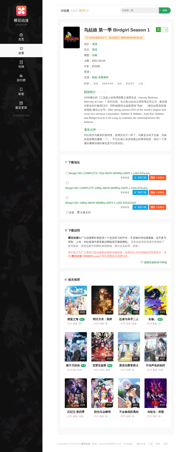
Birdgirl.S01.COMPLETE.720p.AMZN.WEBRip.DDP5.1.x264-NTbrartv (109, 173)
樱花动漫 (141, 444)
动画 (94, 55)
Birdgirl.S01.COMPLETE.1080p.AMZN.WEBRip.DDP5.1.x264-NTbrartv (106, 187)
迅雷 (165, 444)
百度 (150, 444)
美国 (94, 44)
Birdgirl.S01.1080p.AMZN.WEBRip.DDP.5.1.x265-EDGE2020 (100, 202)
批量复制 (85, 212)
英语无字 (130, 83)
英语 (94, 49)
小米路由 (159, 177)
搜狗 (158, 444)
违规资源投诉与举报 (155, 262)
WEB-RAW (107, 83)
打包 (141, 83)
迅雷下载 (142, 177)
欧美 (96, 83)
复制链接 (125, 177)
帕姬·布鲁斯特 (100, 77)
